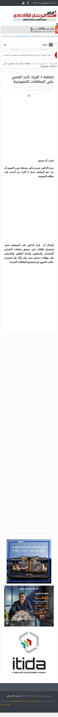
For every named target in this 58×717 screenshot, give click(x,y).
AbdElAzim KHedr (20, 701)
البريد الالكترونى (33, 89)
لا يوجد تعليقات (17, 87)
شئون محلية (29, 87)
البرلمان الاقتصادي (14, 696)
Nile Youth (5, 705)
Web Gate (36, 701)
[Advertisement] (29, 128)
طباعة (46, 89)
